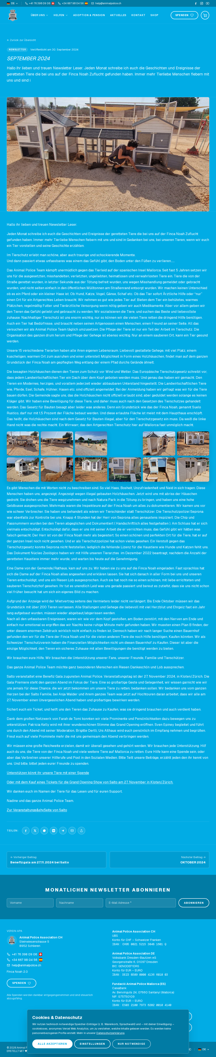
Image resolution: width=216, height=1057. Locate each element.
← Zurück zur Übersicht (21, 40)
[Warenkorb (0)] (205, 15)
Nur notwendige (131, 1044)
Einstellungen (92, 1044)
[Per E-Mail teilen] (72, 830)
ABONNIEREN (194, 903)
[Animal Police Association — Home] (13, 15)
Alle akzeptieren (52, 1044)
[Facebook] (195, 3)
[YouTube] (207, 3)
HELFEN (59, 15)
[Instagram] (201, 3)
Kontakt (138, 15)
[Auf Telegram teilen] (63, 830)
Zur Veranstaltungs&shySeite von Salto (37, 810)
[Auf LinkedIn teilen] (53, 830)
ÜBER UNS (38, 15)
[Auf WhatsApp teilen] (44, 830)
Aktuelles (118, 15)
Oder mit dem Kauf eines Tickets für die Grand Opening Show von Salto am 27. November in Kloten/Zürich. (90, 782)
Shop (154, 15)
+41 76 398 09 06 (39, 3)
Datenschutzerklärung (110, 1033)
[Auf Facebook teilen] (26, 830)
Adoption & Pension (89, 15)
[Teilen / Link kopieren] (81, 830)
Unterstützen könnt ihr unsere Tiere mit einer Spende (48, 773)
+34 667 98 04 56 (73, 3)
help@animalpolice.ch (108, 3)
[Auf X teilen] (35, 830)
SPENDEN (182, 15)
